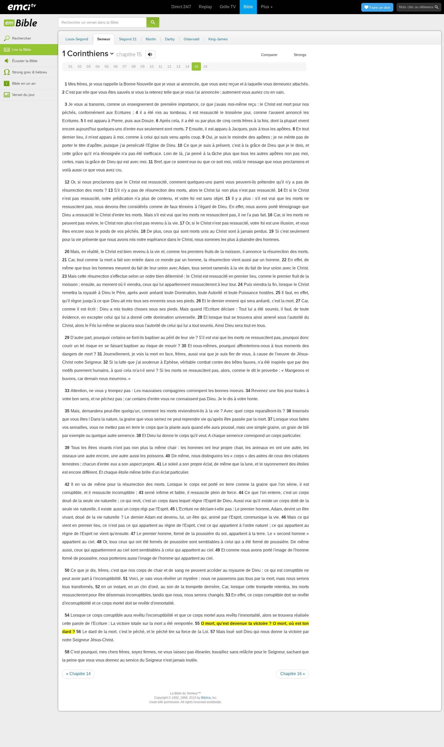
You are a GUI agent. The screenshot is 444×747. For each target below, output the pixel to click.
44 (241, 492)
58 (67, 652)
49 (217, 550)
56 (78, 631)
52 (97, 587)
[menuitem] (29, 38)
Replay (205, 7)
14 (187, 66)
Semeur (103, 39)
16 (205, 66)
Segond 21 (128, 39)
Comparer (269, 55)
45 (172, 509)
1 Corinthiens (85, 53)
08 (134, 66)
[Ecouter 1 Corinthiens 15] (150, 54)
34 (248, 391)
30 (184, 346)
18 (143, 231)
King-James (218, 39)
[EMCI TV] (22, 6)
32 (105, 362)
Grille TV (228, 7)
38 (138, 435)
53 (228, 595)
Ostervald (191, 39)
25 (278, 292)
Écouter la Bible (25, 61)
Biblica (206, 698)
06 (116, 66)
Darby (170, 39)
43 (141, 492)
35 (67, 411)
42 (67, 484)
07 (125, 66)
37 (270, 419)
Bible (248, 7)
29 (67, 337)
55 (197, 623)
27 (298, 301)
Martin (151, 39)
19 (271, 231)
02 (80, 66)
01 (71, 66)
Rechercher (21, 38)
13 (178, 66)
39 (67, 447)
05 (107, 66)
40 (167, 456)
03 (89, 66)
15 (196, 66)
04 (98, 66)
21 (64, 260)
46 (283, 517)
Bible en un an (23, 83)
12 (169, 66)
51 (125, 578)
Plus (265, 7)
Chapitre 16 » (292, 674)
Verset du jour (23, 95)
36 (288, 411)
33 (67, 391)
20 (67, 251)
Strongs (299, 55)
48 (99, 542)
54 (67, 615)
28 (200, 317)
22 (284, 260)
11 (160, 66)
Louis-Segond (77, 39)
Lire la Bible (21, 49)
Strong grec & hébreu (29, 72)
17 (182, 223)
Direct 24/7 (181, 7)
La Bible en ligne (20, 23)
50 (67, 570)
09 (143, 66)
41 (159, 464)
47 (133, 533)
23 (64, 276)
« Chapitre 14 (78, 674)
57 (212, 631)
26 (198, 301)
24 (240, 284)
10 (152, 66)
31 (99, 354)
